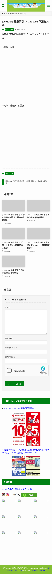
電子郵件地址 (11, 348)
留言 (7, 308)
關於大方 (18, 571)
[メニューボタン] (48, 6)
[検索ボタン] (3, 6)
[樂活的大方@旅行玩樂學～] (26, 6)
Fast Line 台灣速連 (38, 571)
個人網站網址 (10, 357)
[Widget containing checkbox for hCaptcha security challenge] (27, 370)
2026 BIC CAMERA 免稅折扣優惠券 (19, 408)
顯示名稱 (9, 339)
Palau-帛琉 (9, 30)
